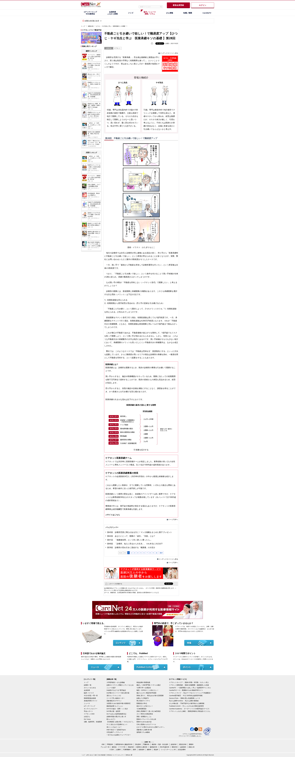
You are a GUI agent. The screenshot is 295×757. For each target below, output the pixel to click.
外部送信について (111, 755)
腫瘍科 (191, 744)
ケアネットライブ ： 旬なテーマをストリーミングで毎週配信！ (190, 693)
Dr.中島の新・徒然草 (113, 711)
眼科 (134, 749)
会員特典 (87, 690)
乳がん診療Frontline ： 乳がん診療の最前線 (184, 701)
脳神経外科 (153, 747)
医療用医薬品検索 (90, 698)
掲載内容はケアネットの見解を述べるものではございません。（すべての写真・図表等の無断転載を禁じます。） (141, 588)
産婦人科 (192, 747)
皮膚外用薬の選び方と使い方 (116, 716)
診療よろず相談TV (143, 698)
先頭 (120, 553)
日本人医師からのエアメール (146, 724)
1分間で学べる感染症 (144, 688)
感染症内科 (183, 744)
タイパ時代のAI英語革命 (145, 714)
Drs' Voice (87, 719)
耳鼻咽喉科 (127, 749)
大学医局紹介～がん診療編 (116, 682)
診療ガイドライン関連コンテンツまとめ (120, 685)
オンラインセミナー (90, 709)
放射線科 (142, 749)
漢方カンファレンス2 (114, 695)
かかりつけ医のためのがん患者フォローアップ (151, 727)
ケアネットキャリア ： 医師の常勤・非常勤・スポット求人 (189, 682)
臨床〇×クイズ (89, 693)
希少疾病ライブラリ (143, 701)
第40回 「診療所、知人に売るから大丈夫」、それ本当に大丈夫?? (134, 543)
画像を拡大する (142, 449)
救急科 (156, 749)
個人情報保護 (101, 755)
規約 (96, 755)
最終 (161, 553)
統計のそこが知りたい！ (145, 706)
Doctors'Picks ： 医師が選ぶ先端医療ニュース (184, 698)
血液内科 (174, 744)
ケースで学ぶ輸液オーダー (116, 698)
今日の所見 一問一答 (91, 695)
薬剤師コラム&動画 (143, 732)
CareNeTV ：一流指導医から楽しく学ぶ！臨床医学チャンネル (190, 688)
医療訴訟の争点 (142, 703)
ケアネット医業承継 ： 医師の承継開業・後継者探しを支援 (189, 685)
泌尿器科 (183, 747)
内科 (103, 744)
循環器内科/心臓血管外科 (124, 744)
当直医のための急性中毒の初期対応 (119, 703)
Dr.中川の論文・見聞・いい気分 (117, 709)
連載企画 (90, 26)
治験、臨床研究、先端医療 (93, 722)
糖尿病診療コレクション (115, 706)
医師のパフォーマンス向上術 (146, 719)
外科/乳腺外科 (164, 747)
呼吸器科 (110, 744)
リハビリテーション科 (168, 749)
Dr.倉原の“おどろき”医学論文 (116, 690)
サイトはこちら (113, 514)
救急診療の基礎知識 (143, 682)
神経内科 (131, 747)
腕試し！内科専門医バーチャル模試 (149, 685)
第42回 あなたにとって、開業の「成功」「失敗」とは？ (131, 536)
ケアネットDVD (89, 714)
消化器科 (138, 744)
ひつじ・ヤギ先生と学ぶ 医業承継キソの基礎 (110, 26)
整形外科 (175, 747)
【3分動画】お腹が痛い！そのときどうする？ (121, 722)
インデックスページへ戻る (169, 53)
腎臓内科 (146, 744)
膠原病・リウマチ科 (118, 747)
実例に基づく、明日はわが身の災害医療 (150, 695)
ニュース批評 (111, 688)
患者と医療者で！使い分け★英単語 (149, 711)
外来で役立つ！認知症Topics (116, 730)
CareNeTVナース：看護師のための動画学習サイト (186, 690)
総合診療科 (182, 749)
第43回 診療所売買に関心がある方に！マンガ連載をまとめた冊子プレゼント (139, 532)
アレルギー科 (105, 747)
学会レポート (88, 711)
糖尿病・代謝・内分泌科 (160, 744)
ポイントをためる (90, 688)
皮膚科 (118, 749)
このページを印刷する (115, 584)
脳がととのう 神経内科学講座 (146, 693)
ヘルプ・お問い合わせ (87, 755)
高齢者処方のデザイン (114, 701)
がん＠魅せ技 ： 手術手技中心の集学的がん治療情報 (186, 703)
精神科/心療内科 (141, 747)
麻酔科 (149, 749)
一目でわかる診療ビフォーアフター (119, 735)
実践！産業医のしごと (144, 716)
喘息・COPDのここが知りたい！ (148, 690)
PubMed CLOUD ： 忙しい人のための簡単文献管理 (186, 706)
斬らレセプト (111, 719)
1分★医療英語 (141, 709)
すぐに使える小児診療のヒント (117, 724)
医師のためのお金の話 (144, 722)
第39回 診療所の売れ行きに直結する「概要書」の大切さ (131, 547)
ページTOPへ (173, 519)
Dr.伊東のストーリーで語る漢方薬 (118, 693)
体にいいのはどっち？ (114, 727)
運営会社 (128, 755)
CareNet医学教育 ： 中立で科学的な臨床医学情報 (185, 695)
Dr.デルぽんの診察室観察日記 (116, 714)
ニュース (87, 703)
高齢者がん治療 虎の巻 (144, 730)
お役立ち (87, 716)
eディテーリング (89, 706)
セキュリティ (121, 755)
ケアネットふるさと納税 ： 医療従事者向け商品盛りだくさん (189, 711)
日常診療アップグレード (115, 732)
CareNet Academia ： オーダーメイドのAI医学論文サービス (189, 709)
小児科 (111, 749)
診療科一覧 (87, 685)
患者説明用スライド (90, 701)
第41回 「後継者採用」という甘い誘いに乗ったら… (129, 540)
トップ (83, 26)
